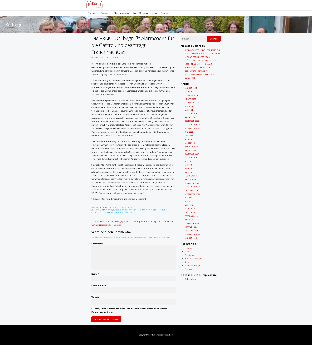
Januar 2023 (190, 117)
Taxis (122, 212)
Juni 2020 (189, 201)
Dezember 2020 (192, 183)
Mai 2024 (189, 110)
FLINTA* (149, 210)
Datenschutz (190, 279)
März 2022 (190, 143)
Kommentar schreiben (121, 58)
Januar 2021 (190, 179)
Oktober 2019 (191, 230)
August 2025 (191, 88)
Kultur (187, 251)
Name (95, 274)
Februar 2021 (191, 176)
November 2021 (192, 157)
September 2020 (192, 194)
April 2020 (190, 208)
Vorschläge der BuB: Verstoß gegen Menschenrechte (200, 69)
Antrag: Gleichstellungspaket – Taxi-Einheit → (155, 221)
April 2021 (190, 168)
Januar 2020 (190, 219)
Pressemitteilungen (125, 207)
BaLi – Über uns (140, 13)
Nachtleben (96, 212)
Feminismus (134, 210)
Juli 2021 (189, 161)
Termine (188, 269)
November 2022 (192, 124)
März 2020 (190, 212)
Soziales (106, 212)
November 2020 (192, 186)
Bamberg (117, 210)
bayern (125, 210)
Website (95, 297)
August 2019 (191, 238)
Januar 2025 (190, 99)
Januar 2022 (190, 150)
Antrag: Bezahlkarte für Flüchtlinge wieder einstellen (200, 58)
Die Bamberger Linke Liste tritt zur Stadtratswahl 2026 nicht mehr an (202, 52)
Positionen (105, 13)
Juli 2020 (189, 197)
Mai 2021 (189, 165)
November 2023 (192, 113)
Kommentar (97, 243)
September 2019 (192, 234)
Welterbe (129, 212)
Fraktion (165, 13)
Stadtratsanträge (121, 13)
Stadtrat (115, 212)
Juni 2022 (189, 132)
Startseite (92, 13)
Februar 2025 (191, 95)
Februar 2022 (191, 146)
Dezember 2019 (192, 223)
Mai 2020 (189, 205)
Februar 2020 (191, 216)
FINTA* (142, 210)
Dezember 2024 (192, 102)
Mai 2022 (189, 135)
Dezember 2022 (192, 121)
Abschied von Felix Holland (198, 64)
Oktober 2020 (191, 190)
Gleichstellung (160, 210)
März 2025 (190, 91)
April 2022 (190, 139)
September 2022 (192, 128)
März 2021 (190, 172)
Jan (107, 58)
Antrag (109, 210)
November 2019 (192, 227)
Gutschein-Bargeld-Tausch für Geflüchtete (200, 76)
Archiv (154, 13)
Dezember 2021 (192, 154)
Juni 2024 (189, 106)
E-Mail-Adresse (99, 285)
